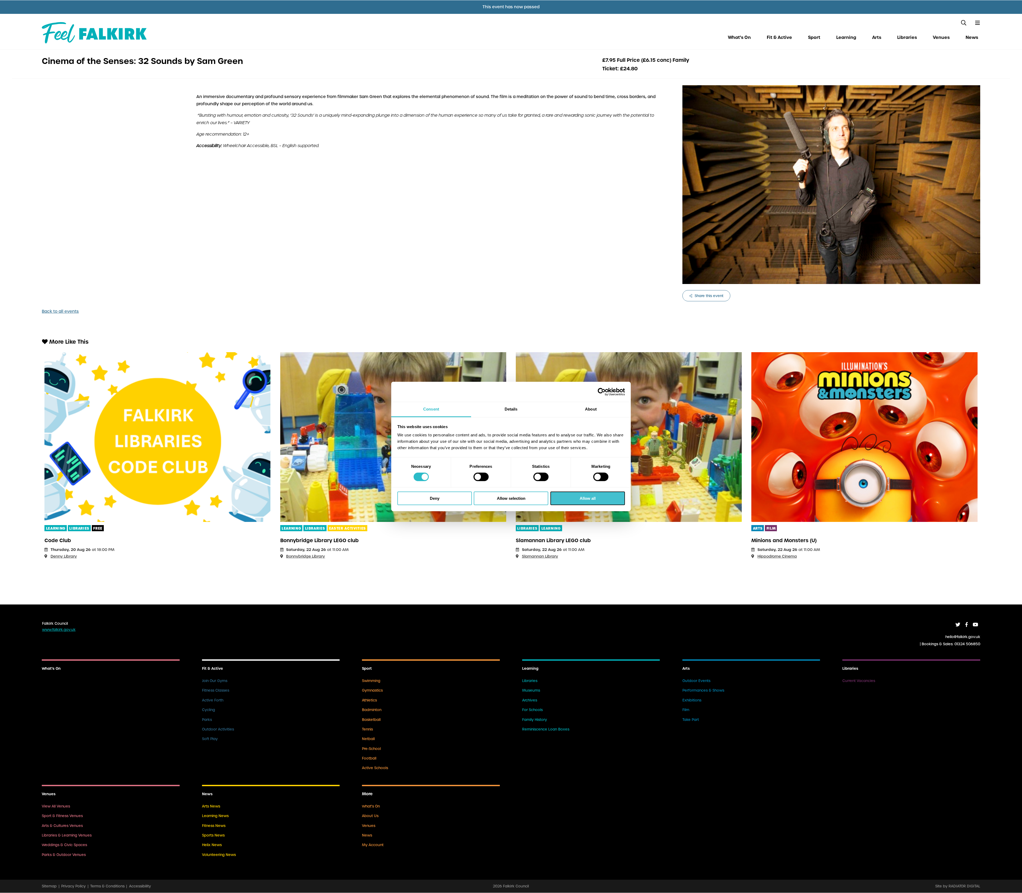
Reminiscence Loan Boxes (545, 729)
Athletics (369, 700)
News (972, 37)
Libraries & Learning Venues (67, 835)
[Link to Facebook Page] (966, 625)
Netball (368, 739)
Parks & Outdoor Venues (64, 855)
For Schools (532, 710)
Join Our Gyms (214, 681)
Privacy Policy (73, 886)
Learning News (215, 816)
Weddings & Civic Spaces (64, 845)
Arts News (211, 806)
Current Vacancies (858, 681)
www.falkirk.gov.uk (59, 629)
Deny (434, 498)
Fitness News (213, 825)
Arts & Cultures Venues (62, 825)
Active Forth (212, 700)
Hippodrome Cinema (777, 556)
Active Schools (375, 768)
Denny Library (64, 556)
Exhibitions (691, 700)
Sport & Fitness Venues (62, 816)
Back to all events (60, 311)
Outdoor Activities (218, 729)
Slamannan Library (540, 556)
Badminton (371, 710)
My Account (373, 845)
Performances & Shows (703, 690)
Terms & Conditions (107, 886)
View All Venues (56, 806)
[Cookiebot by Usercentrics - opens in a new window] (601, 392)
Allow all (588, 498)
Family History (534, 719)
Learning (846, 37)
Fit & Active (779, 37)
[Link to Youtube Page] (975, 625)
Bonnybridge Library (305, 556)
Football (369, 758)
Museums (531, 690)
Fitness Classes (215, 690)
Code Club (57, 540)
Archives (529, 700)
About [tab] (591, 409)
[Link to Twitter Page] (957, 625)
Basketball (371, 719)
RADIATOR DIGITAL (964, 886)
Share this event (708, 296)
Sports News (213, 835)
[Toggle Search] (964, 23)
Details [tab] (511, 409)
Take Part (690, 719)
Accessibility (140, 886)
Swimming (371, 681)
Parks (207, 719)
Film (685, 710)
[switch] (481, 477)
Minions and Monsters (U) (784, 540)
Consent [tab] (431, 409)
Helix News (212, 845)
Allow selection (511, 498)
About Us (370, 816)
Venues (941, 37)
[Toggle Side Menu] (977, 23)
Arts (876, 37)
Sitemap (49, 886)
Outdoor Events (696, 681)
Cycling (208, 710)
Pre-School (371, 748)
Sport (814, 37)
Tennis (367, 729)
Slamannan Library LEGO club (553, 540)
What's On (739, 37)
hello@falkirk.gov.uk (962, 636)
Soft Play (210, 739)
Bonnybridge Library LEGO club (319, 540)
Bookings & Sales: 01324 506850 (951, 644)
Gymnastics (372, 690)
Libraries (907, 37)
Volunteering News (219, 855)
